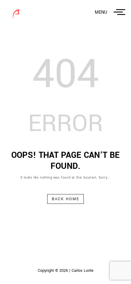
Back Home (66, 199)
